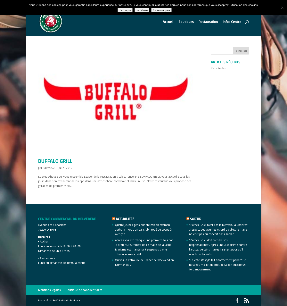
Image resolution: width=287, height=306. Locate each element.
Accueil (168, 22)
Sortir (195, 218)
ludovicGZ (49, 168)
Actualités (125, 218)
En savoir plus (161, 10)
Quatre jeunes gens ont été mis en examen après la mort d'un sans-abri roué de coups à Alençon (143, 229)
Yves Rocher (218, 68)
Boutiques (186, 22)
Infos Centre (232, 22)
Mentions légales (49, 290)
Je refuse (142, 10)
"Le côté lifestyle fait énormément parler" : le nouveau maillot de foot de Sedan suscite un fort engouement (217, 264)
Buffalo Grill (55, 161)
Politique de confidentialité (84, 290)
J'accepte (125, 10)
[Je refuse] (282, 8)
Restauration (208, 22)
